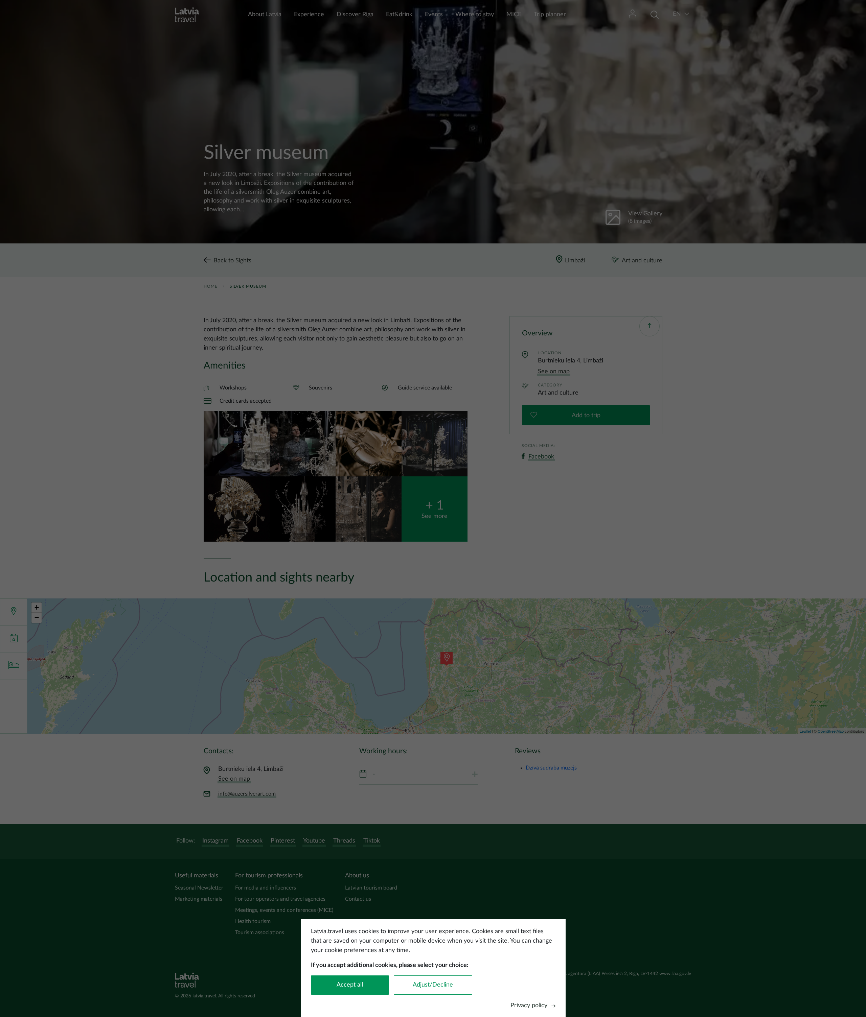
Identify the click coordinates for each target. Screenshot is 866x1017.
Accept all (350, 985)
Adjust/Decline (433, 985)
